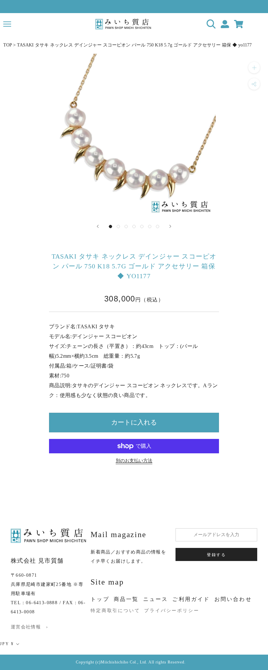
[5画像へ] (141, 226)
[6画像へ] (149, 226)
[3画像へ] (126, 226)
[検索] (211, 24)
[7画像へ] (157, 226)
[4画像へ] (134, 226)
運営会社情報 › (29, 627)
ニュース (155, 599)
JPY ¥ (7, 644)
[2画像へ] (118, 226)
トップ (100, 599)
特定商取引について (115, 610)
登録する (216, 554)
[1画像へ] (110, 226)
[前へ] (98, 226)
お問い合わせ (233, 599)
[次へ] (170, 226)
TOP (7, 45)
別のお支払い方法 (134, 460)
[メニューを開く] (7, 24)
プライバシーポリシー (171, 610)
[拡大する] (254, 67)
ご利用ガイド (191, 599)
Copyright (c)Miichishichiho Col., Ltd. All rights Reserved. (131, 662)
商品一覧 (126, 599)
